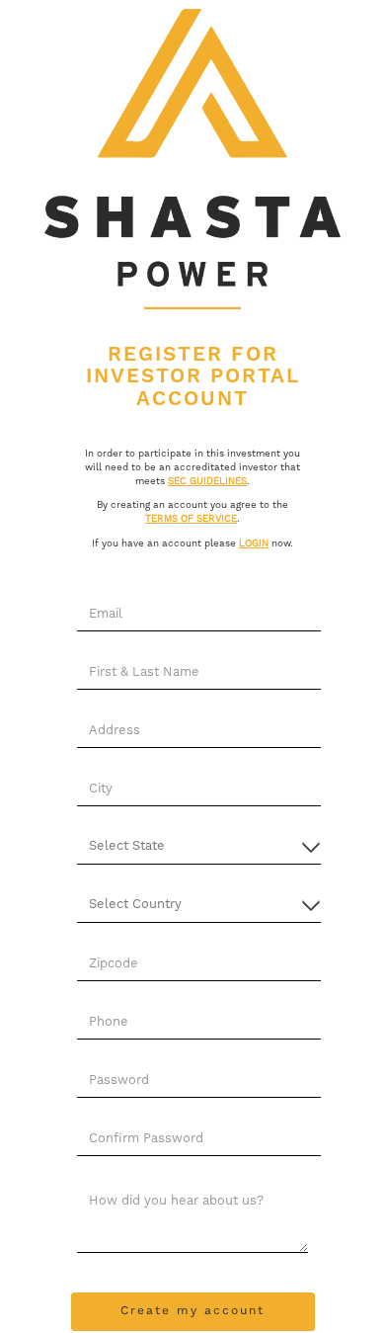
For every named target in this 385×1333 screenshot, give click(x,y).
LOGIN (254, 543)
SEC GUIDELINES (207, 481)
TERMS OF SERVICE (191, 519)
